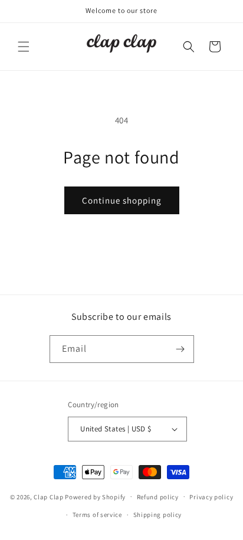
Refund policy (158, 497)
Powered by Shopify (95, 496)
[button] (24, 47)
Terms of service (97, 514)
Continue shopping (122, 200)
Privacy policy (211, 497)
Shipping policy (157, 514)
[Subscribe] (180, 349)
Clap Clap (48, 496)
